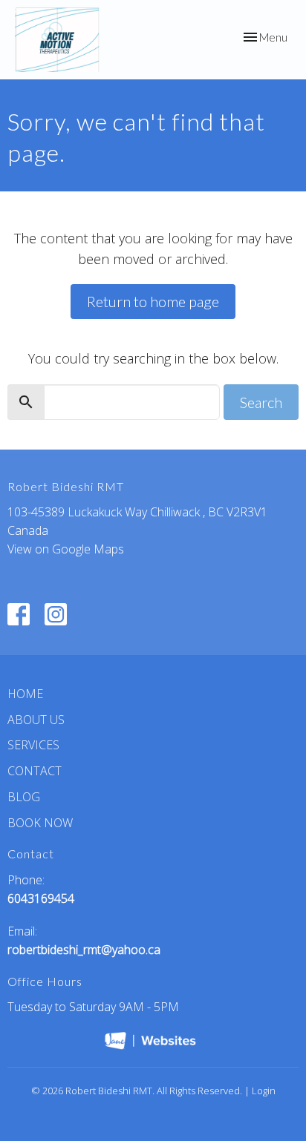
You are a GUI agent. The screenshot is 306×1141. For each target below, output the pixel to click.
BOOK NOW (40, 823)
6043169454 (40, 898)
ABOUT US (36, 719)
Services (33, 745)
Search (261, 402)
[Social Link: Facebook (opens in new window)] (18, 614)
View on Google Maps (65, 549)
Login (264, 1090)
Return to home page (153, 301)
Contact (34, 771)
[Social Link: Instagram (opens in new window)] (56, 614)
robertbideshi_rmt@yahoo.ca (83, 949)
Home (25, 693)
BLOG (23, 797)
